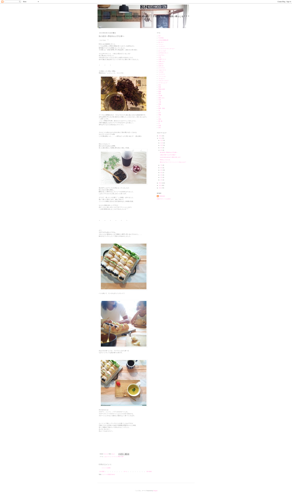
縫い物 (160, 121)
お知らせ (160, 65)
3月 (161, 175)
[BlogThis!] (122, 454)
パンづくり (114, 456)
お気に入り (161, 61)
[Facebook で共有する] (126, 454)
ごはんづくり (107, 456)
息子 (159, 112)
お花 (159, 57)
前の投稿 (149, 471)
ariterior (102, 8)
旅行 (159, 127)
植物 (159, 104)
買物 (159, 114)
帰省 (159, 87)
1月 (161, 180)
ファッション (162, 76)
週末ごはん (161, 97)
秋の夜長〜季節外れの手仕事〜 (168, 152)
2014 (160, 183)
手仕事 (160, 95)
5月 (161, 170)
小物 (159, 102)
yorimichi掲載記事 (163, 40)
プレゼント (161, 78)
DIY (159, 36)
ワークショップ (162, 82)
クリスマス (161, 67)
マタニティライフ (163, 80)
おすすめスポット (163, 53)
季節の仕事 (120, 456)
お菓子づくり (162, 59)
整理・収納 (161, 108)
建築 (159, 91)
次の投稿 (101, 471)
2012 (160, 188)
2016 (160, 136)
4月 (161, 172)
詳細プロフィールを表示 (164, 199)
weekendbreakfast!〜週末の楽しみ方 (170, 157)
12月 (161, 140)
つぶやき (160, 72)
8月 (161, 150)
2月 (161, 177)
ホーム (125, 471)
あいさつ (160, 42)
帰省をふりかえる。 (165, 159)
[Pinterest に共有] (128, 454)
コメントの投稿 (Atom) (108, 474)
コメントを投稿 (106, 467)
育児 (159, 85)
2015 (160, 138)
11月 (161, 143)
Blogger (155, 490)
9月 (161, 147)
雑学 (159, 93)
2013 (160, 185)
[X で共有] (124, 454)
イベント (160, 44)
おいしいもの (162, 50)
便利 (159, 119)
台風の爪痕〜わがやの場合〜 (168, 154)
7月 (161, 165)
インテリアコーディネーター (166, 48)
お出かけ (160, 63)
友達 (159, 125)
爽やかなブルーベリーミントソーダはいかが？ (173, 162)
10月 (161, 145)
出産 (159, 99)
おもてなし (161, 55)
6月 (161, 167)
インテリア (161, 46)
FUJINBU (161, 38)
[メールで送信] (119, 454)
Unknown (162, 196)
